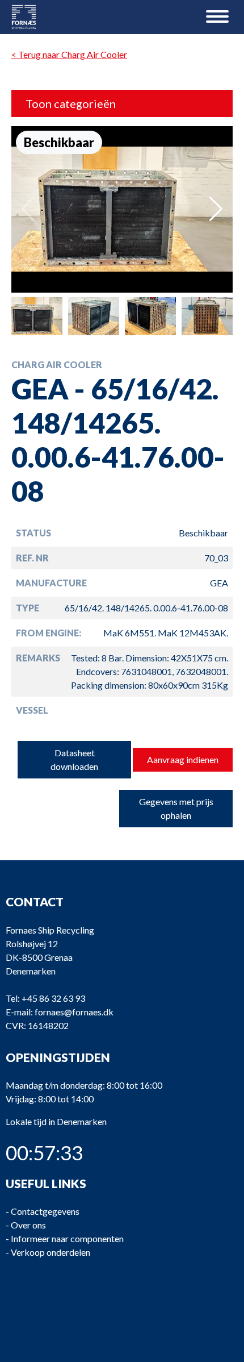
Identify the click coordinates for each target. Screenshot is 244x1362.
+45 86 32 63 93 (53, 998)
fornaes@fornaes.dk (74, 1011)
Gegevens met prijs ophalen (176, 808)
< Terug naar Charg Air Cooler (69, 54)
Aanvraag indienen (182, 759)
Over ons (28, 1224)
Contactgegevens (45, 1211)
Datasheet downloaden (74, 759)
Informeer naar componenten (67, 1238)
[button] (216, 209)
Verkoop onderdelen (50, 1252)
